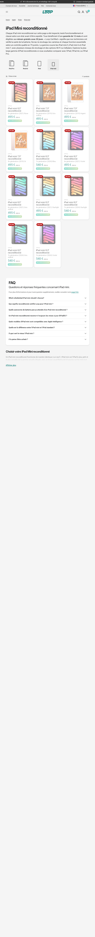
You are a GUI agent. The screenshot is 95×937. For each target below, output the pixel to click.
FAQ (42, 6)
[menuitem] (12, 6)
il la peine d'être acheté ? (18, 339)
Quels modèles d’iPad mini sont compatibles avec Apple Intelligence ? (36, 322)
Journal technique (33, 6)
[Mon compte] (83, 12)
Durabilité (22, 6)
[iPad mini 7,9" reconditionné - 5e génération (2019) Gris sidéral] (47, 92)
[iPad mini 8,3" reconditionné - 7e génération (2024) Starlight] (75, 186)
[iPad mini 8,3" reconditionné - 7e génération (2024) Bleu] (47, 140)
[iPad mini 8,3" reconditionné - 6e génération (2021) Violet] (75, 140)
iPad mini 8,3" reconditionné (18, 111)
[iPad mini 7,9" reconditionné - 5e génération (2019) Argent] (75, 92)
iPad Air (76, 51)
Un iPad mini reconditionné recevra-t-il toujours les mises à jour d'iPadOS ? (38, 316)
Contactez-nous (51, 6)
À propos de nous (11, 6)
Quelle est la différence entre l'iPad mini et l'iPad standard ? (32, 327)
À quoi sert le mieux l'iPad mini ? (21, 333)
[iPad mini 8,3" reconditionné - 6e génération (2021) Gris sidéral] (19, 186)
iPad (69, 51)
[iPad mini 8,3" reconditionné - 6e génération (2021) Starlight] (47, 186)
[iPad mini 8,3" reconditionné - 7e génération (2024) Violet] (47, 234)
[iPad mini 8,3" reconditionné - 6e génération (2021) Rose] (19, 92)
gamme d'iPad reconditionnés (24, 51)
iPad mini (27, 20)
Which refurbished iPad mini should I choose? (26, 298)
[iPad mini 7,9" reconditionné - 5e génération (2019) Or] (19, 140)
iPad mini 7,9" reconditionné (45, 111)
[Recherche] (79, 12)
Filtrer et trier (12, 76)
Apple (14, 20)
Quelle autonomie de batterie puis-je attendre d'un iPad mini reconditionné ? (38, 310)
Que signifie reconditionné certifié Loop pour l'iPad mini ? (31, 304)
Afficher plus (11, 365)
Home (8, 20)
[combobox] (80, 5)
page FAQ (74, 292)
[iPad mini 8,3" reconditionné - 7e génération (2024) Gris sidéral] (19, 234)
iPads (20, 20)
